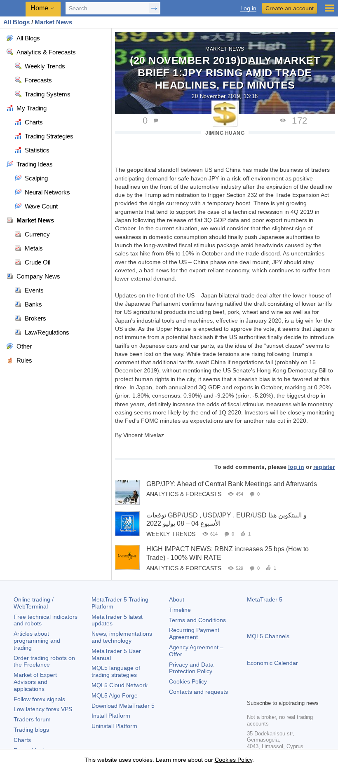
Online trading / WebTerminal (34, 603)
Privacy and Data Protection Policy (191, 668)
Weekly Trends (171, 534)
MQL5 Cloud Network (120, 685)
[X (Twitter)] (278, 692)
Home (39, 8)
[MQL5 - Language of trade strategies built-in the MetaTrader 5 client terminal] (12, 8)
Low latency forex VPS (43, 709)
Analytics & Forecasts (183, 494)
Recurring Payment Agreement (194, 633)
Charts (22, 740)
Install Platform (111, 715)
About (176, 599)
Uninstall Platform (114, 726)
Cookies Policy (188, 681)
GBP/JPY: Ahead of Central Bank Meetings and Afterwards (231, 483)
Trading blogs (31, 729)
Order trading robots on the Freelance (44, 661)
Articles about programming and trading (37, 640)
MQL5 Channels (268, 636)
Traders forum (32, 719)
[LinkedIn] (305, 692)
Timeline (180, 609)
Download (123, 705)
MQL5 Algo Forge (115, 695)
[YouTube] (291, 692)
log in (296, 466)
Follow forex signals (39, 699)
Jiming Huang (224, 133)
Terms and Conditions (197, 620)
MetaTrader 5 (264, 599)
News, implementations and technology (122, 637)
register (324, 466)
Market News (224, 49)
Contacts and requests (198, 691)
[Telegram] (265, 692)
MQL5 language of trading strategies (116, 671)
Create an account (289, 8)
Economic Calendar (272, 663)
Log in (248, 8)
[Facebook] (252, 692)
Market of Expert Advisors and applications (35, 682)
